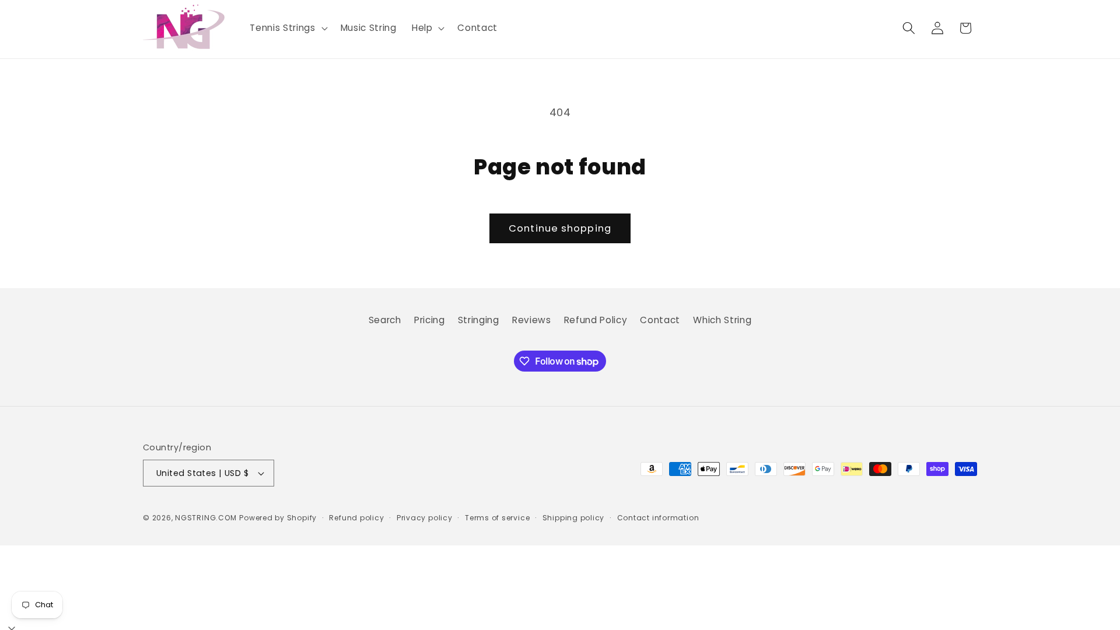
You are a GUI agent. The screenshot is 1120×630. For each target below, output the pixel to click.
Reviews (531, 320)
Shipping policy (573, 518)
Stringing (478, 320)
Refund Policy (596, 320)
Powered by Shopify (278, 518)
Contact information (658, 518)
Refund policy (356, 518)
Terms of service (497, 518)
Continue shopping (560, 228)
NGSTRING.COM (205, 518)
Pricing (429, 320)
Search (385, 320)
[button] (287, 28)
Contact (660, 320)
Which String (722, 320)
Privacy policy (425, 518)
